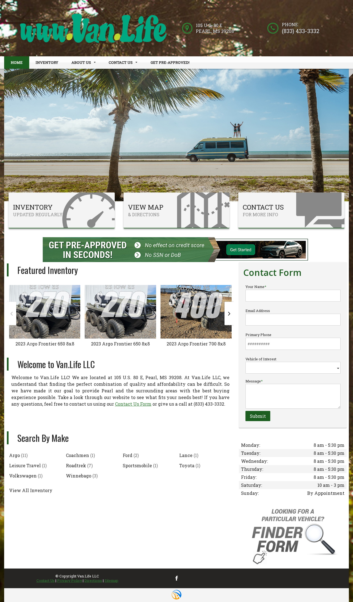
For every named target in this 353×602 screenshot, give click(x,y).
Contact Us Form (133, 404)
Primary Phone (258, 334)
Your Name (254, 286)
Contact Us (45, 580)
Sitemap (111, 580)
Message (253, 381)
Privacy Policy (69, 580)
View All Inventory (30, 490)
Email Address (257, 310)
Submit (258, 416)
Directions (93, 580)
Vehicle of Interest (260, 359)
